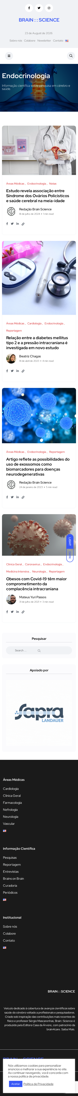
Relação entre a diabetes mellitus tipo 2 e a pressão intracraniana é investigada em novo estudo (37, 343)
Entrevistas (11, 871)
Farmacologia (12, 803)
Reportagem (12, 864)
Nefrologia (10, 810)
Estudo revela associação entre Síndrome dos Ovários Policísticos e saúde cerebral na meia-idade (37, 196)
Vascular (9, 824)
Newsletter (44, 40)
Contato (58, 40)
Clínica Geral (12, 796)
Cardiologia (11, 789)
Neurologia (10, 817)
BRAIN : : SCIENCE (39, 20)
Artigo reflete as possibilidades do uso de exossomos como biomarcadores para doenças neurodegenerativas (38, 467)
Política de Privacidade (38, 1084)
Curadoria (10, 885)
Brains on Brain (13, 878)
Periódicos (10, 892)
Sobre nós (16, 40)
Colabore (29, 40)
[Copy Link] (23, 224)
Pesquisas (10, 858)
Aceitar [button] (15, 1084)
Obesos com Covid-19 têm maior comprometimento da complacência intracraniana (36, 583)
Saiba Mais (67, 1029)
